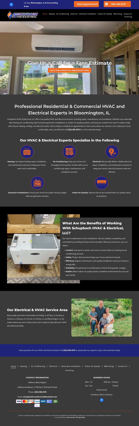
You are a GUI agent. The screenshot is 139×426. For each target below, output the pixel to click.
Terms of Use (71, 417)
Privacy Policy (80, 417)
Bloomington (36, 3)
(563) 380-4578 (74, 129)
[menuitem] (44, 13)
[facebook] (11, 5)
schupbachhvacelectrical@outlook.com (40, 397)
